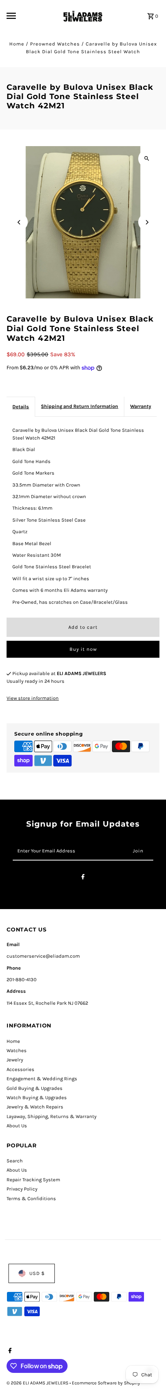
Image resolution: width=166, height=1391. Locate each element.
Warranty (140, 406)
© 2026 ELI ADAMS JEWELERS (38, 1383)
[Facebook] (83, 878)
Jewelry (15, 1060)
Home (16, 44)
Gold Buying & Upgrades (35, 1088)
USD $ (37, 1273)
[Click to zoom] (147, 158)
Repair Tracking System (33, 1179)
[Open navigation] (31, 15)
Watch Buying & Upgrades (37, 1097)
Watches (17, 1050)
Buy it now (83, 649)
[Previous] (19, 222)
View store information (33, 698)
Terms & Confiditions (31, 1198)
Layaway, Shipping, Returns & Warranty (52, 1116)
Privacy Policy (22, 1189)
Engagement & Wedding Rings (42, 1078)
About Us (17, 1125)
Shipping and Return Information (79, 406)
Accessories (20, 1069)
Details (20, 406)
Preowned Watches (55, 44)
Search (15, 1161)
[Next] (147, 222)
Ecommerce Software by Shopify (106, 1383)
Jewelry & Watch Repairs (35, 1107)
